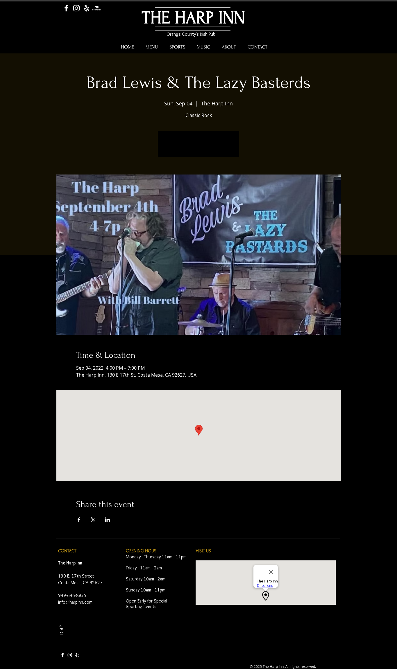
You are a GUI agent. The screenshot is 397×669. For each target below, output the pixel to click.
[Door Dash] (96, 8)
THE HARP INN (193, 18)
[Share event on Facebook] (79, 519)
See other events (199, 147)
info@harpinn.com (75, 602)
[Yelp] (86, 8)
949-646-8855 (72, 595)
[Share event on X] (93, 519)
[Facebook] (66, 8)
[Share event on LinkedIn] (107, 519)
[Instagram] (76, 8)
